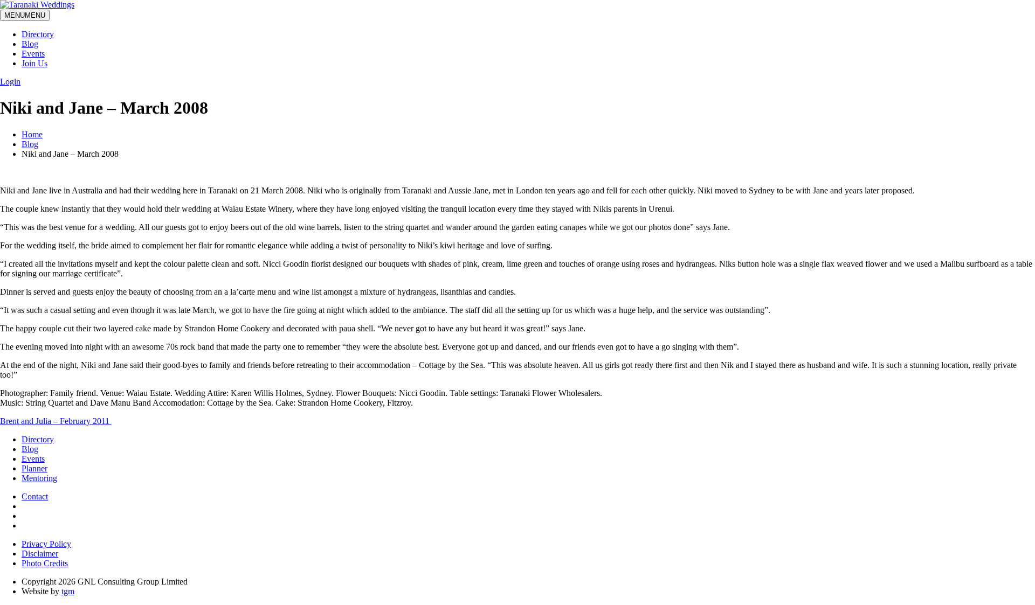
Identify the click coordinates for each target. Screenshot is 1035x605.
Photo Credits (45, 563)
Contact (35, 496)
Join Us (34, 63)
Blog (30, 43)
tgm (67, 591)
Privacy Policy (46, 543)
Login (10, 81)
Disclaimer (40, 553)
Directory (38, 34)
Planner (34, 468)
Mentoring (39, 478)
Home (32, 134)
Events (33, 53)
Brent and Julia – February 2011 (56, 421)
